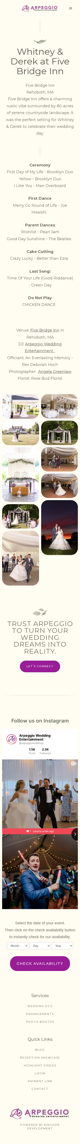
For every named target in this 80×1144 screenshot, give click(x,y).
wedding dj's (40, 1006)
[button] (70, 8)
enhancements (40, 1014)
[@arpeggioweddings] (11, 739)
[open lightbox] (20, 406)
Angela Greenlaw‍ (54, 371)
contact (40, 1088)
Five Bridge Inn (44, 330)
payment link (40, 1081)
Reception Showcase (40, 1057)
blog (40, 1049)
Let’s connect (40, 666)
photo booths (40, 1021)
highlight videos (40, 1065)
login (40, 1073)
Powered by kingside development (40, 1126)
